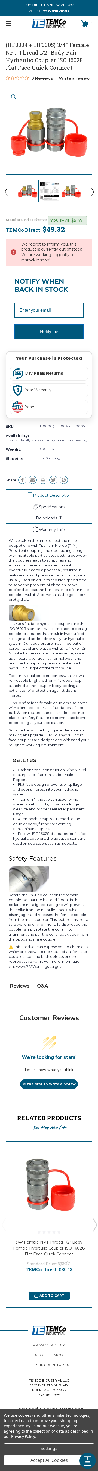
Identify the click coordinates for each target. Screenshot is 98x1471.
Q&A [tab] (42, 986)
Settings (49, 1448)
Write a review (74, 78)
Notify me (49, 331)
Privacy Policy (49, 1345)
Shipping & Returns (49, 1365)
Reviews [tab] (19, 986)
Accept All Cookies (49, 1460)
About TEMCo (49, 1355)
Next (92, 191)
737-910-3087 (56, 11)
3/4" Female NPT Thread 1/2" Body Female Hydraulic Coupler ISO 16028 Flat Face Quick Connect (49, 1248)
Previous (6, 191)
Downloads (49, 518)
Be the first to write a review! (49, 1084)
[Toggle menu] (14, 23)
